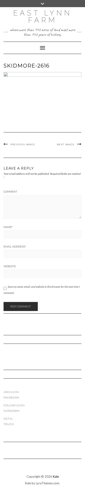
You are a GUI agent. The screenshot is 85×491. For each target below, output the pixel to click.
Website (10, 266)
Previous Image (22, 144)
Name (8, 227)
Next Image (66, 144)
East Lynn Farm (42, 16)
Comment (10, 191)
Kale (56, 476)
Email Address (15, 246)
